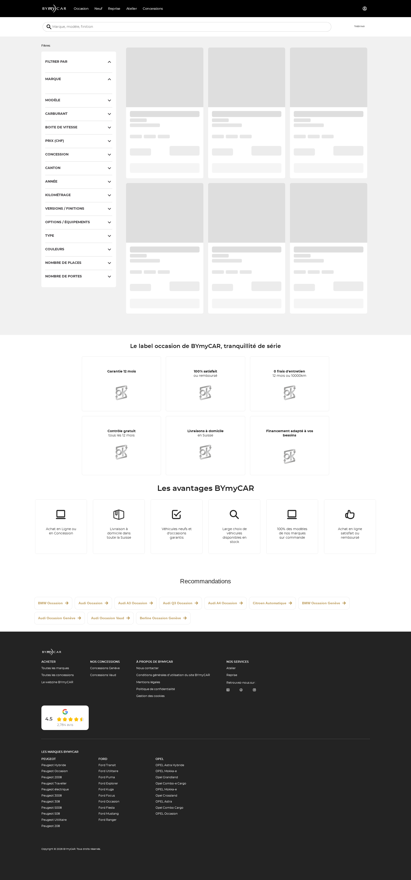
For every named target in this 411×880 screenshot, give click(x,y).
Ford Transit (107, 765)
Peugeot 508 (50, 813)
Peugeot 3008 (51, 795)
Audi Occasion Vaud (107, 618)
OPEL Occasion (167, 813)
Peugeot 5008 (51, 807)
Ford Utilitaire (108, 771)
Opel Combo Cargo (169, 807)
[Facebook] (241, 690)
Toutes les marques (55, 668)
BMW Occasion (50, 603)
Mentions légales (148, 682)
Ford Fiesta (106, 807)
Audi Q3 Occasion (177, 603)
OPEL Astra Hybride (170, 765)
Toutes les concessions (57, 675)
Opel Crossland (166, 795)
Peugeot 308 (50, 801)
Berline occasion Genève (160, 618)
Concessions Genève (105, 668)
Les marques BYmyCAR (59, 751)
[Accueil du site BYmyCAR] (54, 8)
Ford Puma (106, 777)
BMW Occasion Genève (321, 603)
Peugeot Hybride (53, 765)
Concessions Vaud (103, 675)
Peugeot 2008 (51, 777)
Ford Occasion (108, 801)
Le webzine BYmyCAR (57, 682)
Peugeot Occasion (54, 771)
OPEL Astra (164, 801)
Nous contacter (147, 668)
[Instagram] (254, 690)
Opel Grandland (167, 777)
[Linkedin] (227, 690)
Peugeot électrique (55, 789)
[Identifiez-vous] (365, 8)
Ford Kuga (106, 789)
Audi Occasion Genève (56, 618)
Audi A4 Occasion (222, 603)
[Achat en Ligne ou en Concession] (61, 527)
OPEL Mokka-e (166, 771)
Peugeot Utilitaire (54, 819)
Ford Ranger (107, 819)
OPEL (160, 759)
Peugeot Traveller (54, 783)
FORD (102, 759)
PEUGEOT (48, 759)
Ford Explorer (108, 783)
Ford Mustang (108, 813)
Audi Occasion (90, 603)
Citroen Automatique (269, 603)
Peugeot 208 (50, 826)
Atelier (231, 668)
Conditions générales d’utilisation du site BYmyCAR (173, 675)
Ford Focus (106, 795)
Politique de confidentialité (155, 689)
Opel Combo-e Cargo (171, 783)
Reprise (231, 675)
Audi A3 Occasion (132, 603)
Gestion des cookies (150, 696)
